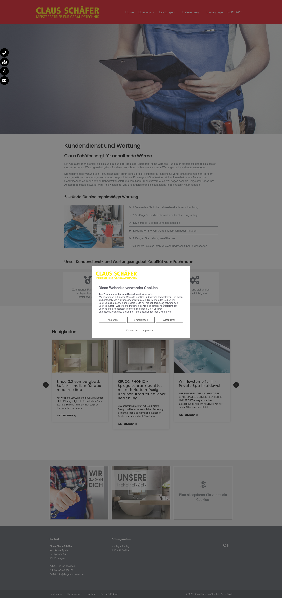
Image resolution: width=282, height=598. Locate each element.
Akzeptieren (169, 319)
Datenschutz (132, 330)
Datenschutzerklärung (110, 311)
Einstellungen (141, 319)
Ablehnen (113, 319)
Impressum (148, 330)
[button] (4, 52)
